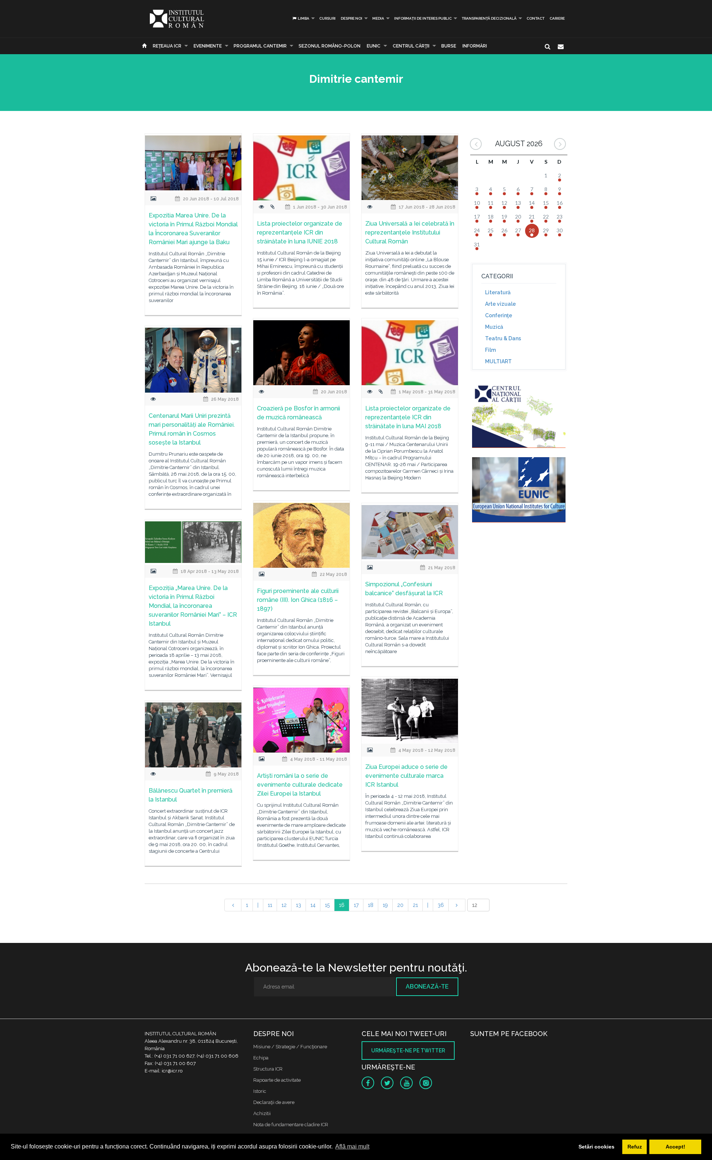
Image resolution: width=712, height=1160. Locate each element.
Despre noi (351, 18)
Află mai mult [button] (352, 1146)
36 (441, 905)
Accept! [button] (675, 1147)
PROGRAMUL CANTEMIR (260, 46)
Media (378, 18)
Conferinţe (498, 315)
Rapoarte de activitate (277, 1080)
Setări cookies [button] (596, 1147)
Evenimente (208, 46)
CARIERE (557, 18)
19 (385, 905)
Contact (535, 18)
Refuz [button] (634, 1147)
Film (490, 350)
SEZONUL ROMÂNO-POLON (329, 46)
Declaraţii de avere (273, 1102)
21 (415, 905)
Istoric (259, 1091)
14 (313, 905)
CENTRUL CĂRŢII (411, 46)
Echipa (260, 1058)
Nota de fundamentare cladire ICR (290, 1124)
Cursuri (327, 18)
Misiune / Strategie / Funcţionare (290, 1046)
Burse (448, 46)
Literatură (498, 292)
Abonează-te (427, 986)
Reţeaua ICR (167, 46)
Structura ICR (268, 1069)
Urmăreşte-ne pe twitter (408, 1050)
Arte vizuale (500, 304)
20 (400, 905)
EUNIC (373, 46)
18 (370, 905)
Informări (474, 46)
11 (270, 905)
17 (356, 905)
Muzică (494, 327)
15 (327, 905)
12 (284, 905)
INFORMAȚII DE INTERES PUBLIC (423, 18)
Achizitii (262, 1113)
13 (298, 905)
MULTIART (498, 361)
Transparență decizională (489, 18)
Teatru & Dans (503, 338)
